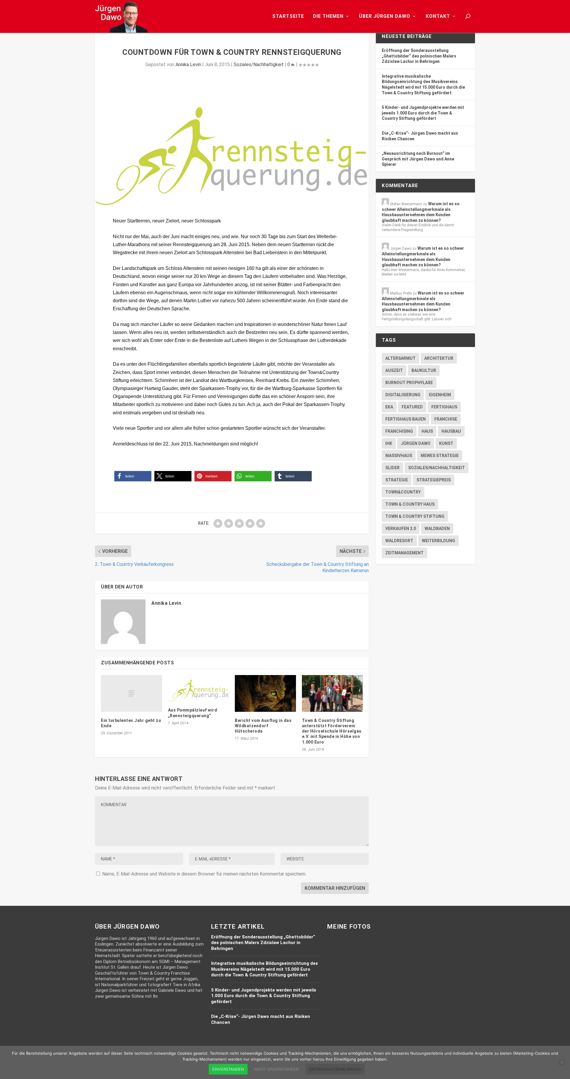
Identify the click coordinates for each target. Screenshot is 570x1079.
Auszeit (394, 370)
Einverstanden (228, 1069)
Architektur (438, 358)
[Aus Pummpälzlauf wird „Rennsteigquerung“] (198, 688)
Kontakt (438, 16)
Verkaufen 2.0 (400, 528)
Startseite (288, 16)
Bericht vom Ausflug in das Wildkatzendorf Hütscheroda (263, 725)
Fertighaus (444, 407)
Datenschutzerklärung (335, 1069)
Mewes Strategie (440, 455)
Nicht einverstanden (276, 1069)
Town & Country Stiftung (414, 516)
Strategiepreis (434, 480)
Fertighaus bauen (405, 419)
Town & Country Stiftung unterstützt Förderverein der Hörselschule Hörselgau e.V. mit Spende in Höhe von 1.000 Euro (332, 731)
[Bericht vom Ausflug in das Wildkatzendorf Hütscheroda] (265, 693)
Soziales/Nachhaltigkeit (259, 64)
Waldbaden (437, 528)
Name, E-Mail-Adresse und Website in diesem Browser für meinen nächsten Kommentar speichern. (204, 874)
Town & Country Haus (410, 504)
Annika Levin (188, 64)
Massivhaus (398, 455)
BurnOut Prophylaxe (409, 382)
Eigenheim (440, 394)
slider (392, 467)
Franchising (399, 431)
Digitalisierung (402, 394)
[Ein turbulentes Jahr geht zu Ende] (131, 693)
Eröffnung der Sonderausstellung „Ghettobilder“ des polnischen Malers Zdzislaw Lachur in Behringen (419, 56)
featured (412, 407)
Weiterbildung (438, 540)
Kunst (446, 443)
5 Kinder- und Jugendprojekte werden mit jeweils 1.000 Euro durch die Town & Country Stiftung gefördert (423, 113)
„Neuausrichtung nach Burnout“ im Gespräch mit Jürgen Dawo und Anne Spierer (418, 159)
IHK (388, 443)
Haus (427, 431)
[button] (132, 476)
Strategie (396, 480)
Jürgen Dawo (415, 443)
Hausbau (451, 431)
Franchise (445, 419)
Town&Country (403, 492)
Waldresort (399, 540)
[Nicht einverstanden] (562, 1062)
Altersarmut (400, 358)
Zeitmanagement (404, 552)
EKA (389, 407)
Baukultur (423, 370)
